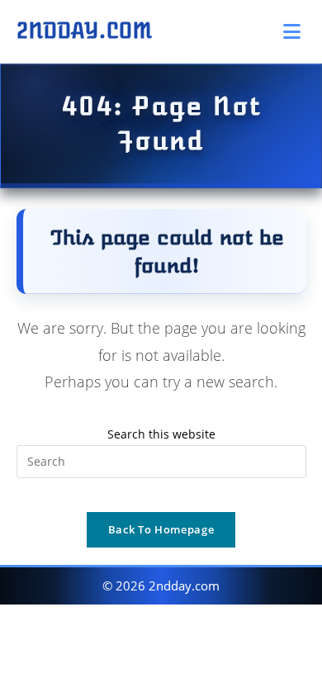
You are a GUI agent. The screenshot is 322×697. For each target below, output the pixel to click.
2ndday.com (84, 31)
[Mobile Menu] (294, 31)
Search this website (161, 434)
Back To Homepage (161, 529)
